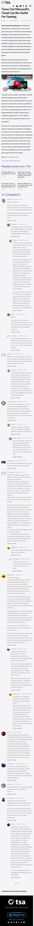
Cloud (11, 160)
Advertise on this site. (16, 919)
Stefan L (5, 20)
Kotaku (9, 157)
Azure (7, 160)
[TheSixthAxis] (5, 2)
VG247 (16, 157)
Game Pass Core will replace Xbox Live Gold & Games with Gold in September (25, 174)
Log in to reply (11, 220)
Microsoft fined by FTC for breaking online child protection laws (25, 185)
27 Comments (27, 20)
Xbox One (17, 160)
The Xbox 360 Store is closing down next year (8, 173)
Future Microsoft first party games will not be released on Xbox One (8, 185)
